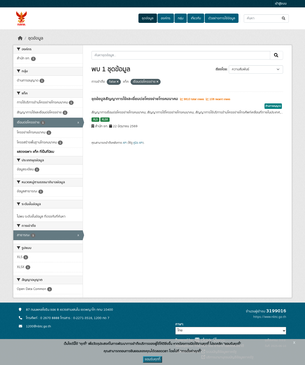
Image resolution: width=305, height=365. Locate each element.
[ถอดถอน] (117, 82)
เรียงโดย (221, 69)
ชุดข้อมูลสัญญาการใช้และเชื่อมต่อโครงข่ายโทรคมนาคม (135, 99)
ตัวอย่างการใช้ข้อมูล (221, 18)
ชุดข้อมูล (147, 18)
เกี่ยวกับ (196, 18)
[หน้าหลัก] (20, 38)
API (125, 143)
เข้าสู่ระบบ (281, 3)
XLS (95, 120)
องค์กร (165, 18)
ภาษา (179, 324)
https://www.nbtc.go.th (269, 316)
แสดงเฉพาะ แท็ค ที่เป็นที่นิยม (35, 151)
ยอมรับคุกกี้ (152, 359)
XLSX (105, 120)
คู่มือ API (138, 143)
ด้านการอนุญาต (273, 106)
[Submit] (284, 18)
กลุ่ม (180, 18)
